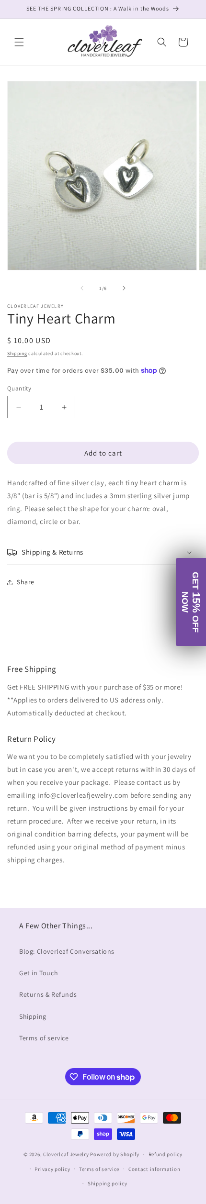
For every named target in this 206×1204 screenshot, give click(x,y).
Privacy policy (52, 1169)
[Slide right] (124, 288)
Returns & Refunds (48, 994)
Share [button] (25, 582)
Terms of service (44, 1038)
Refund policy (166, 1154)
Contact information (154, 1169)
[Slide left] (81, 288)
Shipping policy (107, 1183)
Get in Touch (38, 973)
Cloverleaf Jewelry (66, 1154)
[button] (19, 42)
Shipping (17, 353)
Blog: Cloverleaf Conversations (66, 951)
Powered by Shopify (114, 1154)
